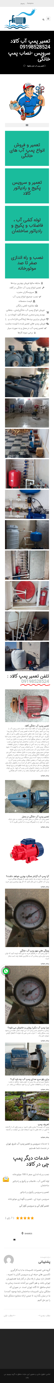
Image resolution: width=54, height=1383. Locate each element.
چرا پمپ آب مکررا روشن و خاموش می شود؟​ (28, 1027)
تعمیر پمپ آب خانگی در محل (35, 816)
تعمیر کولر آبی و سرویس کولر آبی (34, 1206)
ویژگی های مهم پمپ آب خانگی (34, 951)
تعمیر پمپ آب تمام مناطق (35, 66)
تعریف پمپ (43, 1124)
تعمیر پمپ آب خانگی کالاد (37, 726)
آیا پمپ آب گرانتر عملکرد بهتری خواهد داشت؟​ (27, 876)
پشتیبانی (44, 1262)
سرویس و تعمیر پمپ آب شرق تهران (23, 1144)
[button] (27, 125)
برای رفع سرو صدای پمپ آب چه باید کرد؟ (29, 1079)
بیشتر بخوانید (45, 775)
